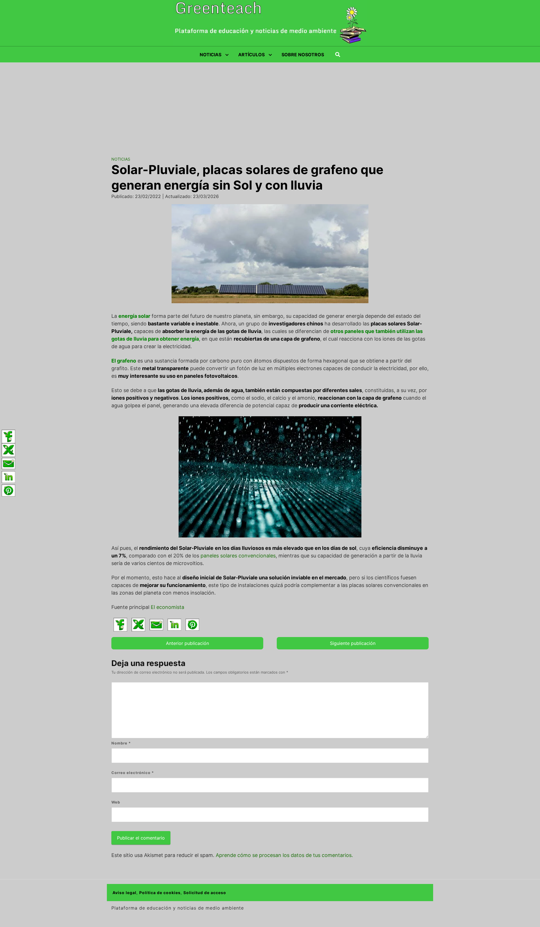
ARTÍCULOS (251, 54)
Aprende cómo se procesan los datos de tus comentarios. (284, 855)
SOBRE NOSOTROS (303, 54)
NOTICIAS (210, 54)
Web (115, 802)
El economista (167, 607)
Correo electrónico (132, 772)
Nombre (121, 743)
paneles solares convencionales (238, 556)
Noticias (120, 159)
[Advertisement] (270, 105)
